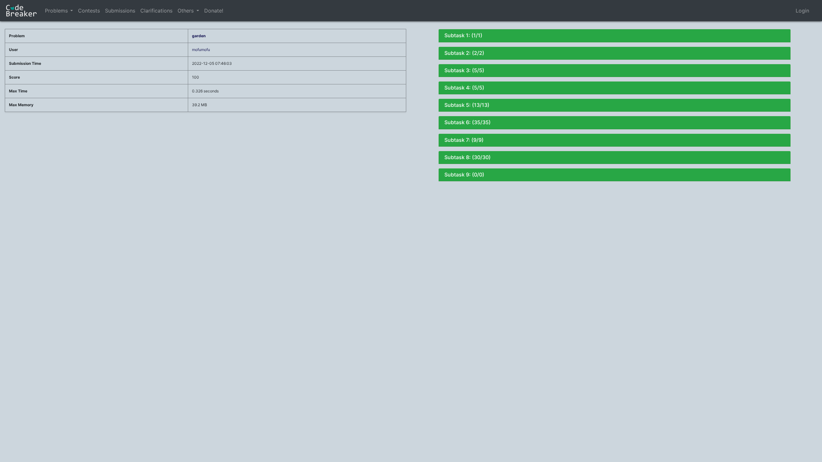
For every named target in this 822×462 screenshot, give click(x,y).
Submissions (120, 10)
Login (802, 10)
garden (199, 35)
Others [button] (186, 10)
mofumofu (201, 49)
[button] (71, 10)
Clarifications (156, 10)
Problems (56, 10)
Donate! (213, 10)
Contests (89, 10)
